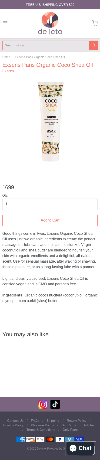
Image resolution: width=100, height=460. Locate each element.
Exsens (8, 71)
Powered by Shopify (59, 448)
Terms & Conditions (41, 429)
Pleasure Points (42, 425)
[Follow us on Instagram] (43, 408)
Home (6, 57)
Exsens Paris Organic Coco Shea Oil (40, 57)
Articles (89, 425)
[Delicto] (50, 23)
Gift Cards (68, 425)
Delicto (41, 448)
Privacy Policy (13, 425)
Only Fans (70, 429)
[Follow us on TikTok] (55, 408)
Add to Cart (50, 220)
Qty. (5, 195)
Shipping (53, 420)
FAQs (35, 420)
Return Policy (76, 420)
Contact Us (15, 420)
